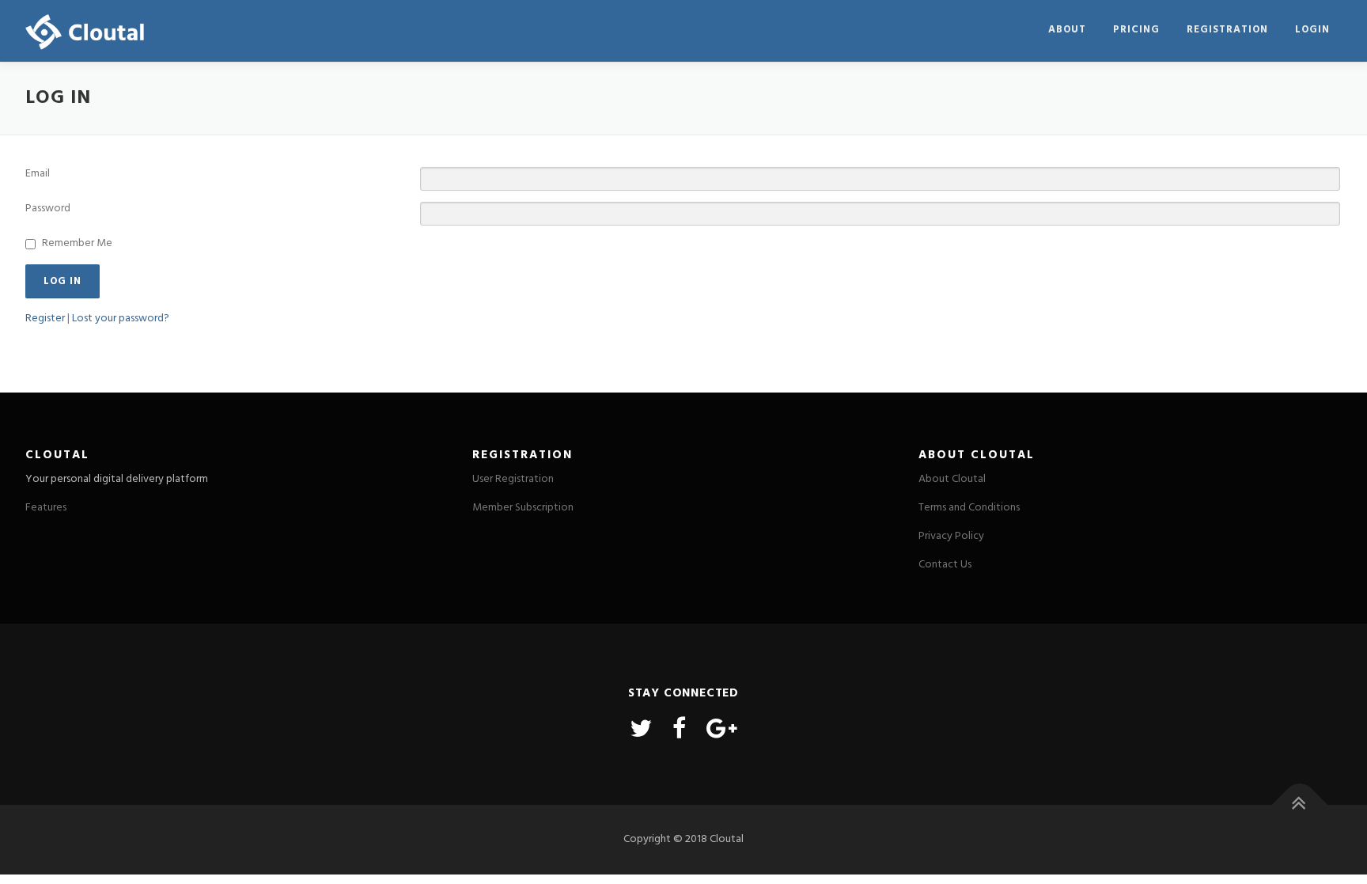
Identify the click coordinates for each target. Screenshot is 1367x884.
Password (47, 209)
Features (45, 508)
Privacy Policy (951, 536)
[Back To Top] (1300, 804)
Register (45, 318)
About (1067, 29)
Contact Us (944, 565)
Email (37, 174)
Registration (1227, 29)
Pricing (1136, 29)
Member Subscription (523, 508)
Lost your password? (120, 318)
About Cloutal (952, 479)
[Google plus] (721, 730)
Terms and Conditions (969, 508)
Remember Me (77, 244)
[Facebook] (679, 730)
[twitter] (641, 730)
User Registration (513, 479)
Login (1312, 29)
